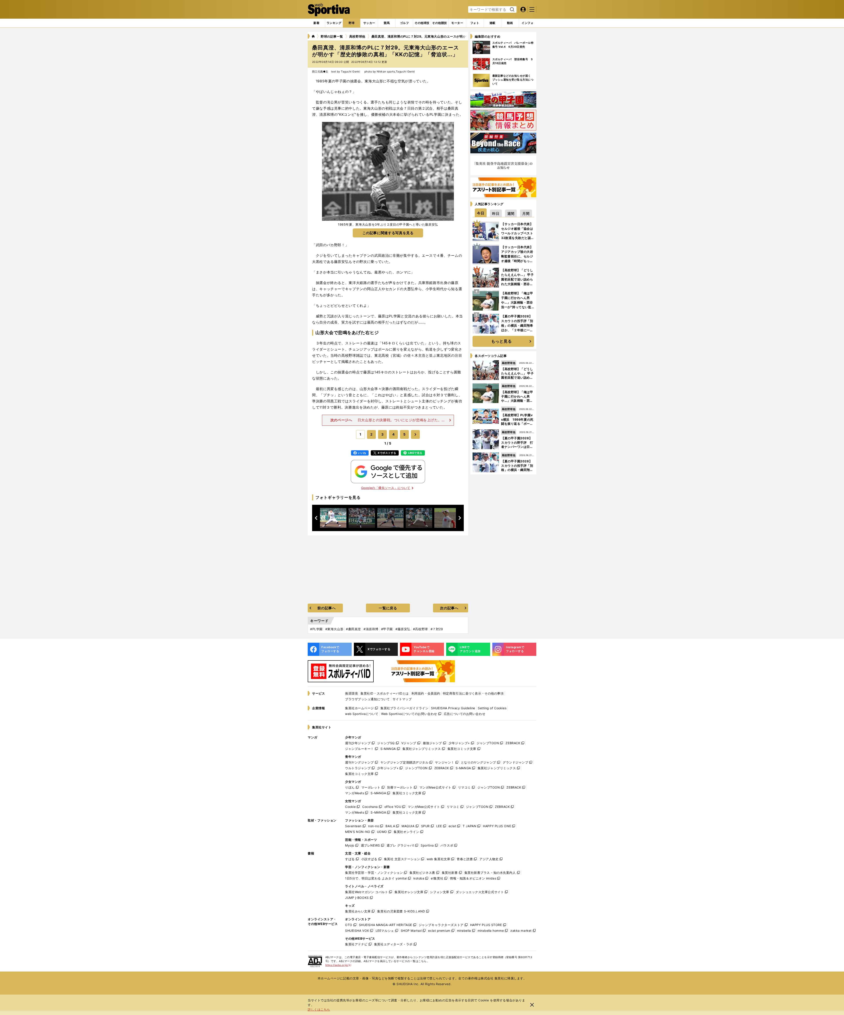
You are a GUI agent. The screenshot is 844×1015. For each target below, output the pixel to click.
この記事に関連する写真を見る (388, 233)
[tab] (351, 23)
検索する (511, 10)
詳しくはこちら (319, 1009)
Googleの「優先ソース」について (385, 488)
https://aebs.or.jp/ (338, 965)
